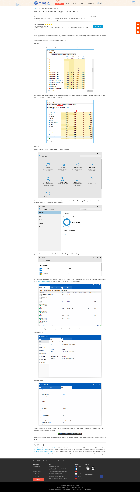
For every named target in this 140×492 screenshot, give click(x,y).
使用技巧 (35, 8)
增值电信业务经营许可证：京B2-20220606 (82, 489)
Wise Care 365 (36, 466)
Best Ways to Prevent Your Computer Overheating (44, 451)
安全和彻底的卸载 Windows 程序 (56, 476)
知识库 (81, 487)
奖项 (60, 487)
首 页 (34, 460)
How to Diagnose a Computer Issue (41, 449)
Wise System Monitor (43, 281)
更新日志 (78, 487)
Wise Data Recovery (37, 474)
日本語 (79, 474)
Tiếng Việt (80, 478)
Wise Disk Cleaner (37, 471)
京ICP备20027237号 (67, 489)
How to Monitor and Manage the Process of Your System (46, 447)
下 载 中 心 (36, 476)
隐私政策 (73, 487)
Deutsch (79, 471)
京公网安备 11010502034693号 (55, 489)
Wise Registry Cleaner (38, 469)
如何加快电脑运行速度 (54, 466)
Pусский (79, 476)
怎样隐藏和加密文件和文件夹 (55, 474)
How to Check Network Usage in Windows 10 (53, 460)
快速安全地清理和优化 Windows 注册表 (58, 478)
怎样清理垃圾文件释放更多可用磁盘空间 (58, 471)
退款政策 (69, 487)
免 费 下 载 (98, 26)
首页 (58, 487)
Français (80, 469)
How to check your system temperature (42, 454)
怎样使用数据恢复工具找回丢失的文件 (57, 469)
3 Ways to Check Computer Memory (41, 453)
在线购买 (38, 479)
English (79, 466)
